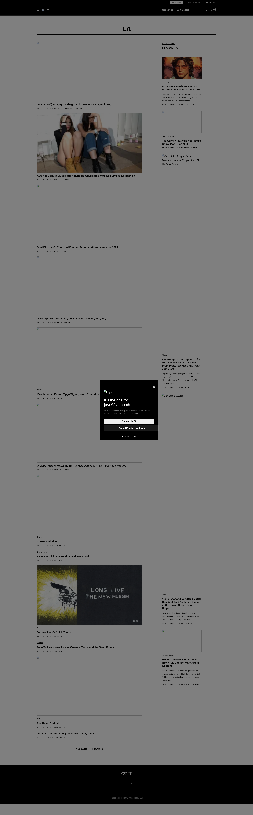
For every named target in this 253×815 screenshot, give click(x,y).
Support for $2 (129, 421)
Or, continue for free (129, 436)
